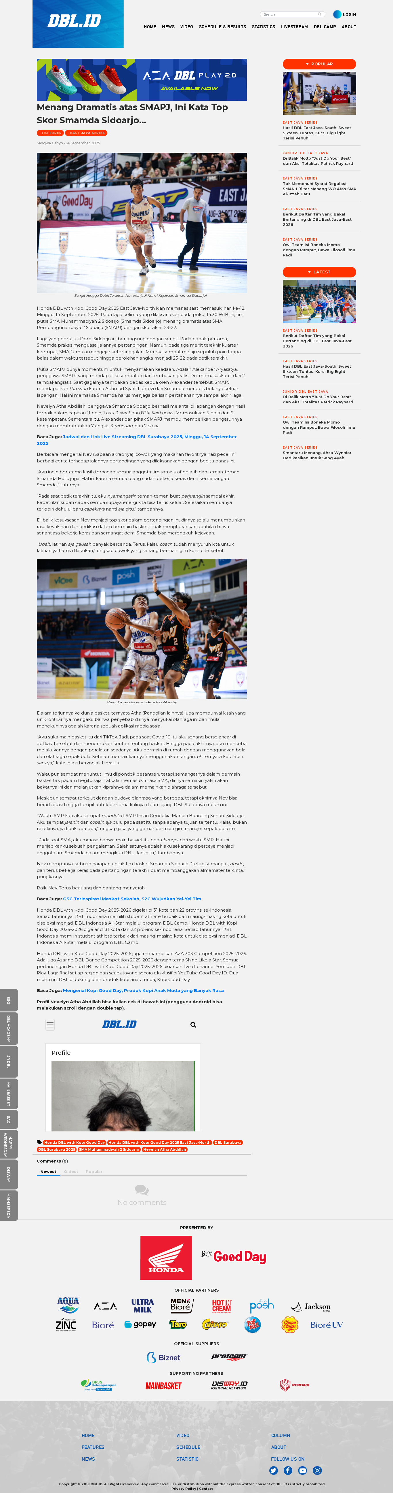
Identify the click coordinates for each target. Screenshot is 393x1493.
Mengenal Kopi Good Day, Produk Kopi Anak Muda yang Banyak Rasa (143, 990)
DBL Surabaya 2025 (56, 1149)
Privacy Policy (183, 1489)
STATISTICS (263, 26)
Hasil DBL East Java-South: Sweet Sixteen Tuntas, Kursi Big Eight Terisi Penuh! (317, 132)
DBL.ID (96, 1484)
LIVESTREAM (294, 26)
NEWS (88, 1459)
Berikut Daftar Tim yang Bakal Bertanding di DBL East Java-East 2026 (317, 219)
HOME (150, 26)
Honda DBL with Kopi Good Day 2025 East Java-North (159, 1142)
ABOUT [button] (349, 26)
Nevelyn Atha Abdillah (164, 1149)
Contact (206, 1489)
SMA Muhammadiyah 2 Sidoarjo (109, 1149)
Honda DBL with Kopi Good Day (74, 1142)
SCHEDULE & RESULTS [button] (222, 26)
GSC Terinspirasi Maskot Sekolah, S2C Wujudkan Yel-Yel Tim (132, 899)
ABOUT (279, 1447)
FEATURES (93, 1447)
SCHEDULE (188, 1447)
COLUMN (281, 1435)
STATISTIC (187, 1459)
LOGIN (349, 14)
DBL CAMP (325, 26)
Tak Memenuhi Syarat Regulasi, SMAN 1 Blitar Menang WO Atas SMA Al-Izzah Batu (319, 188)
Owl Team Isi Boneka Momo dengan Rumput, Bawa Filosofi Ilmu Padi (319, 249)
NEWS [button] (168, 26)
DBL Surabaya (228, 1142)
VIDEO (186, 26)
